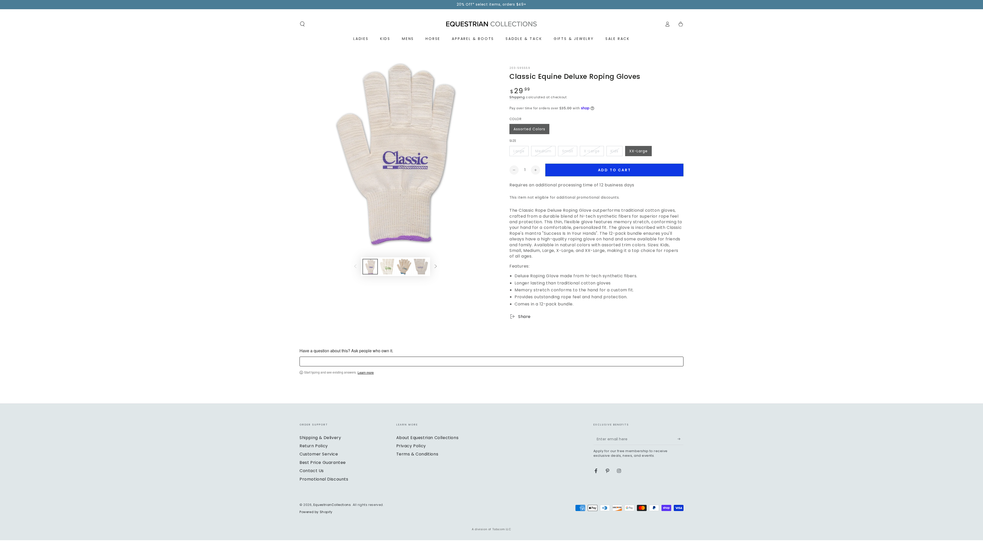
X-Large (592, 151)
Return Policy (314, 446)
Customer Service (319, 454)
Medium (543, 151)
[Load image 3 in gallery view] (404, 266)
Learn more (366, 372)
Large (519, 151)
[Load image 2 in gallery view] (387, 266)
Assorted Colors (529, 129)
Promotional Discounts (324, 479)
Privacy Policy (411, 446)
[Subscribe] (680, 439)
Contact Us (312, 471)
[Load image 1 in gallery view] (370, 266)
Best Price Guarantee (323, 462)
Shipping (517, 97)
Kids (614, 151)
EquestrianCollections (332, 505)
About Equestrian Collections (427, 438)
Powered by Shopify (316, 512)
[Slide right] (435, 266)
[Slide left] (355, 266)
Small (567, 151)
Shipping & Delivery (320, 438)
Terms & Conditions (417, 454)
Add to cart (614, 170)
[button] (302, 24)
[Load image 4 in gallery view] (421, 266)
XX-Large (638, 151)
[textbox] (491, 361)
